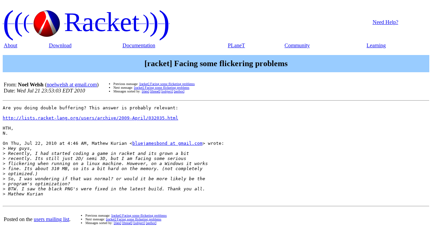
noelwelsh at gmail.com (72, 84)
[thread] (155, 91)
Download (60, 45)
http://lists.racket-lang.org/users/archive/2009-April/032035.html (90, 117)
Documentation (139, 45)
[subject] (167, 91)
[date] (145, 91)
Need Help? (385, 22)
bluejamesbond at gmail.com (167, 143)
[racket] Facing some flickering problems (167, 84)
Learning (376, 45)
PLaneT (236, 45)
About (10, 45)
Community (297, 45)
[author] (179, 91)
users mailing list (51, 219)
